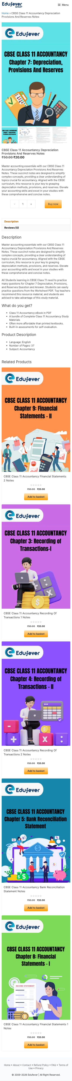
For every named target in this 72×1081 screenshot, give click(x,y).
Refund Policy (41, 1065)
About (16, 1065)
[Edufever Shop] (12, 5)
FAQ (53, 1065)
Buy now (53, 204)
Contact (26, 1065)
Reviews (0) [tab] (11, 227)
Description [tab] (11, 221)
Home (5, 13)
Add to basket (36, 496)
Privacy (39, 1068)
